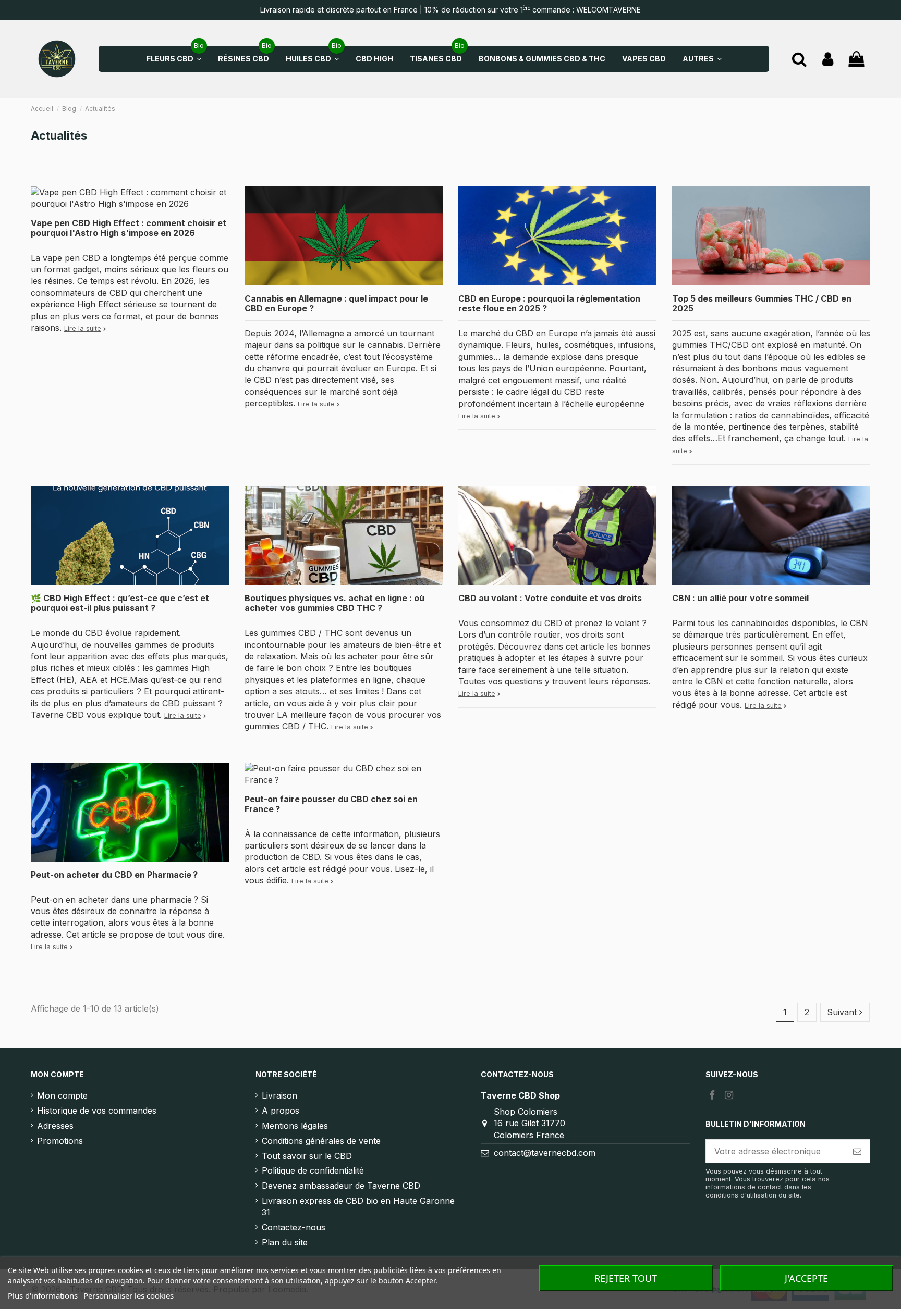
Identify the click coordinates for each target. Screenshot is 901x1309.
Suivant (843, 1012)
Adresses (55, 1125)
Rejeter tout (625, 1278)
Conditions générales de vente (321, 1141)
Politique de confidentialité (313, 1170)
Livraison (279, 1095)
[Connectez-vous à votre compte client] (828, 59)
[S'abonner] (857, 1151)
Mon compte (62, 1095)
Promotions (60, 1141)
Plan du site (285, 1242)
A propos (280, 1110)
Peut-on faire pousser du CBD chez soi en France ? (331, 804)
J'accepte (806, 1278)
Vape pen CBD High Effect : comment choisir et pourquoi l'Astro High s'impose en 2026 (128, 228)
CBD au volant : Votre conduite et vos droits (550, 598)
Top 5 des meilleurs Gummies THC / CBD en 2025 (761, 303)
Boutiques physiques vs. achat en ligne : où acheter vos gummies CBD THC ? (334, 603)
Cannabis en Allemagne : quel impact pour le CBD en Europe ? (336, 303)
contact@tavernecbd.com (544, 1153)
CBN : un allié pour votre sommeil (740, 598)
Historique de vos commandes (96, 1110)
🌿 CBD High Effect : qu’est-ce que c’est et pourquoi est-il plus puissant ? (120, 603)
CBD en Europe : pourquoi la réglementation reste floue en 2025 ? (549, 303)
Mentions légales (295, 1125)
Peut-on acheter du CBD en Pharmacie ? (114, 874)
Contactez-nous (293, 1227)
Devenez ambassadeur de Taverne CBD (341, 1185)
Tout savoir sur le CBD (307, 1156)
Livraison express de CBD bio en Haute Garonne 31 (358, 1206)
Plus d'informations (43, 1295)
